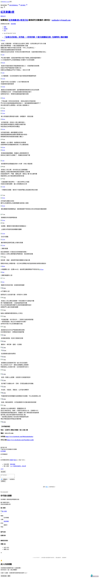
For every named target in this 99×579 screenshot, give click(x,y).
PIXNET (38, 557)
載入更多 (3, 471)
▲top (2, 468)
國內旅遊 (12, 464)
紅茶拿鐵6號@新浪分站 (18, 20)
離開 (9, 576)
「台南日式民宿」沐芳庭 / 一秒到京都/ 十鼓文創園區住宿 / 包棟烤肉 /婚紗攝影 (36, 37)
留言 (15, 460)
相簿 (5, 27)
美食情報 (13, 23)
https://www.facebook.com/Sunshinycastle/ (20, 440)
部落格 (5, 28)
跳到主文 (3, 16)
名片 (5, 30)
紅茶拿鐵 (3, 451)
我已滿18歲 (3, 576)
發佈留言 (3, 481)
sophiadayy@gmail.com (61, 20)
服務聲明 (64, 557)
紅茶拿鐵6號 (7, 12)
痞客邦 (12, 460)
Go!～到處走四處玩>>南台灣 (18, 466)
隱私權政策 (58, 557)
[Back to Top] (94, 575)
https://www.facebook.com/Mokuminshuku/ (19, 436)
